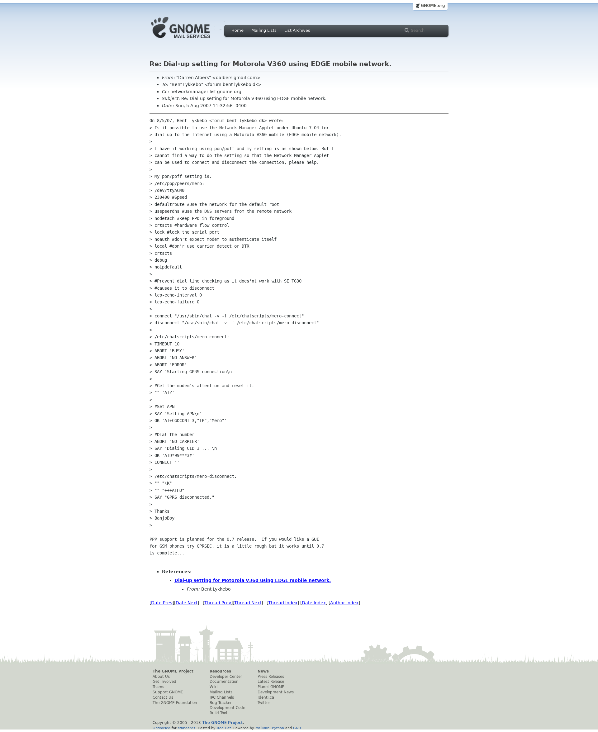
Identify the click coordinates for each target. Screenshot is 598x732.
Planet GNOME (271, 687)
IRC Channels (222, 697)
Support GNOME (168, 692)
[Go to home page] (190, 40)
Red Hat (224, 728)
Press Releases (271, 676)
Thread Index (282, 602)
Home (237, 30)
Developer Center (226, 676)
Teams (158, 687)
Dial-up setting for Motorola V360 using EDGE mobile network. (252, 580)
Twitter (264, 703)
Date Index (314, 602)
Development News (276, 692)
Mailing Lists (264, 30)
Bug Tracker (221, 703)
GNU (297, 728)
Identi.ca (266, 697)
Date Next (186, 602)
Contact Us (163, 697)
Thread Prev (217, 602)
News (263, 671)
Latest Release (271, 681)
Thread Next (247, 602)
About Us (161, 676)
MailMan (262, 728)
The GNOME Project (173, 671)
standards (186, 728)
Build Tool (218, 713)
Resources (220, 671)
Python (278, 728)
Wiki (213, 687)
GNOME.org (433, 5)
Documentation (224, 681)
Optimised (161, 728)
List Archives (297, 30)
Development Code (227, 708)
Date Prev (162, 602)
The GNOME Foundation (175, 703)
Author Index (344, 602)
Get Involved (164, 681)
